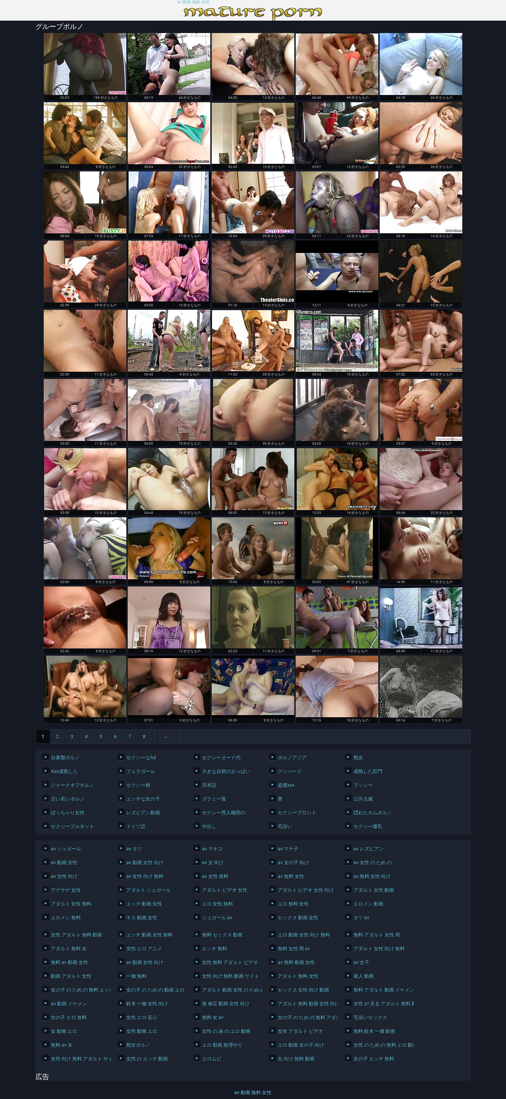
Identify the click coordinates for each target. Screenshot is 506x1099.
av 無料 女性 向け (372, 876)
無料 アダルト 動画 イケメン (382, 990)
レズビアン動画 (143, 812)
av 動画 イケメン (69, 1003)
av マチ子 (288, 849)
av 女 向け (213, 862)
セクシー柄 (138, 785)
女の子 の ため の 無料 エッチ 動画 (79, 990)
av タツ (134, 849)
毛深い (285, 826)
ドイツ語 (136, 826)
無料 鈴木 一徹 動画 (374, 1031)
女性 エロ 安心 (141, 1017)
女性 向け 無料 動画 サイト (230, 976)
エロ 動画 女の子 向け (301, 1045)
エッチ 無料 (214, 948)
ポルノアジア (292, 757)
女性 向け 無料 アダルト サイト (79, 1058)
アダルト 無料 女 (69, 948)
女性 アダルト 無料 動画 (76, 935)
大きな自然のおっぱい (226, 771)
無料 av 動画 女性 (69, 962)
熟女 (358, 757)
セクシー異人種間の (223, 812)
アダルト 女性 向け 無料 (379, 948)
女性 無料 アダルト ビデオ (230, 962)
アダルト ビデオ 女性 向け (306, 890)
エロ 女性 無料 (217, 904)
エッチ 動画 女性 (144, 904)
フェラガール (140, 771)
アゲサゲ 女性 (66, 890)
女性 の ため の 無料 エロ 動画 (382, 1045)
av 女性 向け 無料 (145, 876)
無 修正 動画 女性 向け (226, 1003)
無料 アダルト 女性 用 (377, 935)
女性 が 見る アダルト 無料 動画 (382, 1003)
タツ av (361, 917)
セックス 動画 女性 (298, 917)
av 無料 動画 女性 (296, 962)
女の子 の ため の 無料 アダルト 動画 (306, 1017)
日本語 (209, 785)
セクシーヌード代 (221, 757)
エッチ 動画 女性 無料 (149, 935)
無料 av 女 (62, 1045)
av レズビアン (369, 849)
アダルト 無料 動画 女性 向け (306, 1003)
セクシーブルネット (72, 826)
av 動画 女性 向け (145, 862)
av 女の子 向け (293, 862)
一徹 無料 (136, 976)
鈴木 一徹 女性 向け (147, 1003)
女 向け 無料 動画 (296, 1058)
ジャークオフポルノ (72, 785)
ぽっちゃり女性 (68, 812)
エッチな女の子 (143, 799)
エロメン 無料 (66, 917)
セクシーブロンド (297, 812)
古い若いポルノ (68, 799)
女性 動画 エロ (141, 1031)
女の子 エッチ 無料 (374, 1058)
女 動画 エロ (64, 1031)
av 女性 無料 (215, 876)
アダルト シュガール (148, 890)
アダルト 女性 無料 (71, 904)
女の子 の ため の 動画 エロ (154, 990)
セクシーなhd (141, 757)
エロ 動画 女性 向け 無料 (304, 935)
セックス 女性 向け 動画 (303, 990)
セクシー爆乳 (368, 826)
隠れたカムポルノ (373, 812)
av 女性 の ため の (373, 862)
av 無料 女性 (291, 876)
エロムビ (211, 1058)
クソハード (290, 771)
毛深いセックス (370, 1017)
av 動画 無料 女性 (193, 2)
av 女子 (361, 962)
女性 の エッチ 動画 (147, 1058)
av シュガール (66, 849)
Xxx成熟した (64, 771)
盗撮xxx (286, 785)
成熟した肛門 (368, 771)
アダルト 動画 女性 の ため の (230, 990)
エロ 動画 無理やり (222, 1045)
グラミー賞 (214, 799)
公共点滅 (363, 799)
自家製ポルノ (65, 757)
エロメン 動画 (368, 904)
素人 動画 (364, 976)
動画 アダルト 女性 (71, 976)
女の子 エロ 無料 (69, 1017)
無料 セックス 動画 (222, 935)
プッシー (363, 785)
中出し (209, 826)
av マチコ (212, 849)
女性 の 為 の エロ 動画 (226, 1031)
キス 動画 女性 (141, 917)
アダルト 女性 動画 (374, 890)
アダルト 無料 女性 (298, 976)
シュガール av (217, 917)
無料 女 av (213, 1017)
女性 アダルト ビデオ (300, 1031)
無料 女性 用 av (294, 948)
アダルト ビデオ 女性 (224, 890)
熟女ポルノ (138, 1045)
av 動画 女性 (64, 862)
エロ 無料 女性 (293, 904)
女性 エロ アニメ (144, 948)
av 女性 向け (64, 876)
